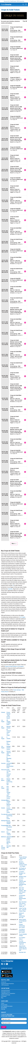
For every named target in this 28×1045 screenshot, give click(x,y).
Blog (2, 997)
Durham (3, 808)
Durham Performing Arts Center (22, 926)
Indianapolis (4, 800)
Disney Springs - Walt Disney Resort (8, 715)
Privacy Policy (4, 1004)
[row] (14, 30)
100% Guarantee (5, 985)
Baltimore (3, 836)
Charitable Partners (5, 992)
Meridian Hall (22, 952)
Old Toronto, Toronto (3, 847)
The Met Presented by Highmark (22, 942)
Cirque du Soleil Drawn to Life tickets (14, 666)
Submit (4, 1027)
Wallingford (4, 820)
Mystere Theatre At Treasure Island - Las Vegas (9, 731)
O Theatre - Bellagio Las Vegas (9, 740)
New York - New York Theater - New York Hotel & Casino (8, 792)
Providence (4, 814)
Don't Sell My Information (6, 1006)
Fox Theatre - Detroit (9, 833)
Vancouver (3, 769)
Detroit (3, 832)
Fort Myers (2, 779)
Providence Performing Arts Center (22, 931)
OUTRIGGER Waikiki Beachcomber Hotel (10, 765)
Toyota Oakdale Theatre (9, 822)
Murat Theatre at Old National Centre (9, 803)
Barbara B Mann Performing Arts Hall (9, 781)
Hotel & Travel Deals (5, 994)
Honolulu (3, 763)
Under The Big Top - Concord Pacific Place (9, 773)
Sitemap (3, 1009)
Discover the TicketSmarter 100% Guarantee (14, 1)
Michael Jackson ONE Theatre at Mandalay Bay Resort (22, 882)
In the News (3, 996)
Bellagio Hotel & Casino (9, 748)
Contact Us (3, 982)
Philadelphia (4, 825)
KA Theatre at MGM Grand (8, 722)
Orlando (3, 712)
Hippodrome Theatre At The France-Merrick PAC (10, 840)
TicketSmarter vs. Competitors (8, 993)
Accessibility (4, 1007)
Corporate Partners (5, 990)
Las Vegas (22, 617)
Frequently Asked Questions (7, 983)
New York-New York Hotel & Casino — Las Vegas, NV (22, 904)
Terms (2, 1003)
